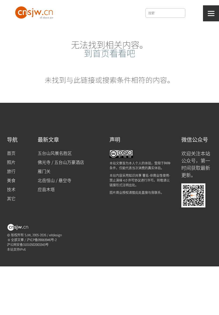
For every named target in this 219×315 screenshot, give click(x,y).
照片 (11, 162)
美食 (11, 180)
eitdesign (55, 235)
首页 (11, 153)
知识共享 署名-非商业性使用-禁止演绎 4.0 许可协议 (140, 177)
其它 (11, 198)
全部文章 (17, 239)
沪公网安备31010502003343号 (28, 244)
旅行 (11, 171)
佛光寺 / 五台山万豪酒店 (61, 162)
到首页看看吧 (109, 53)
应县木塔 (46, 189)
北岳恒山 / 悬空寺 (54, 180)
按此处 (137, 192)
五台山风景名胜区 (55, 153)
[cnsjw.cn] (35, 11)
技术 (11, 189)
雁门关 (44, 171)
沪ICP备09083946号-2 (42, 239)
